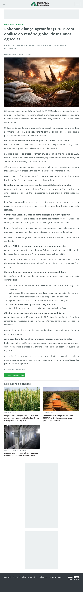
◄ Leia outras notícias (15, 375)
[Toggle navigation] (77, 4)
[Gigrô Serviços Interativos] (73, 578)
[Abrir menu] (4, 4)
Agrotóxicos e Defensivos (14, 24)
